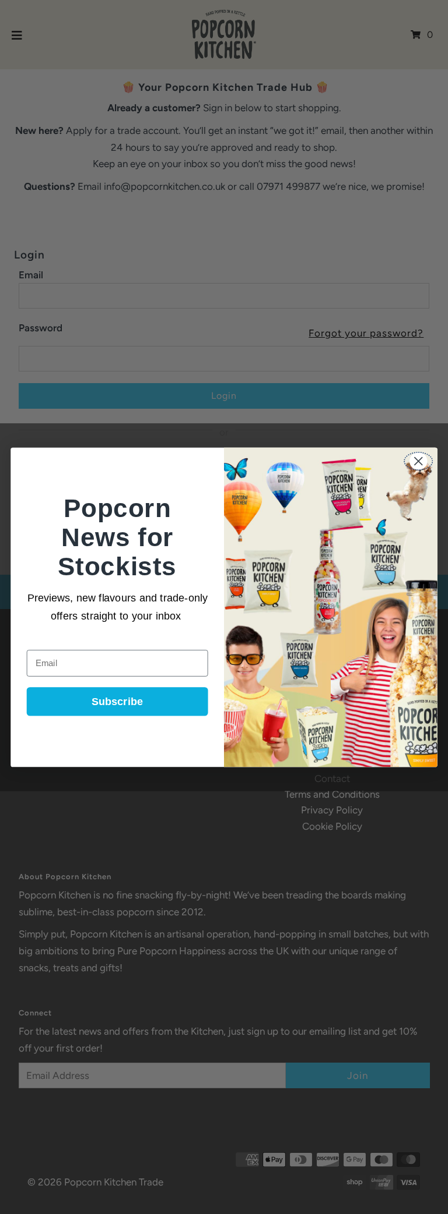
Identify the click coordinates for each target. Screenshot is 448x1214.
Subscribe (117, 701)
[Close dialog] (418, 461)
